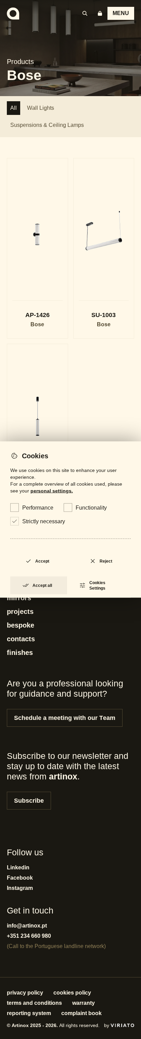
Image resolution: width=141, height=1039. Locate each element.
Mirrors (19, 598)
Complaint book (81, 1013)
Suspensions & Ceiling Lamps (47, 125)
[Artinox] (13, 13)
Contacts (21, 639)
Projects (20, 611)
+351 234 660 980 (29, 936)
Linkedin (18, 867)
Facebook (20, 878)
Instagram (20, 888)
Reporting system (29, 1013)
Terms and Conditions (34, 1003)
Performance (37, 508)
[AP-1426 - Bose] (37, 248)
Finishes (20, 652)
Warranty (83, 1003)
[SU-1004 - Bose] (37, 434)
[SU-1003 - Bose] (104, 248)
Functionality (91, 508)
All (13, 108)
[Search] (84, 13)
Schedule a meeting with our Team (64, 717)
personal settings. (51, 491)
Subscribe (29, 800)
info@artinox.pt (27, 926)
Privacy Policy (25, 993)
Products (20, 61)
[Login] (99, 13)
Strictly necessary (43, 521)
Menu (121, 13)
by (107, 1025)
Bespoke (20, 625)
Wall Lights (40, 108)
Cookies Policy (72, 993)
